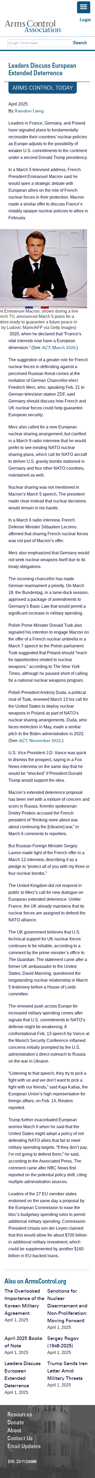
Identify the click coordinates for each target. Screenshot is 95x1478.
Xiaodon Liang (29, 110)
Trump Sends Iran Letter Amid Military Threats (67, 1371)
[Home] (38, 26)
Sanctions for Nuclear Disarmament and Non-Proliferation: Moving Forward (67, 1306)
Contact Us (20, 1438)
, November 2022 (39, 740)
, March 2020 (58, 347)
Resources (19, 1414)
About (14, 1430)
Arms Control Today (42, 88)
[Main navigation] (83, 7)
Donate (15, 1422)
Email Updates (24, 1446)
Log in (85, 19)
